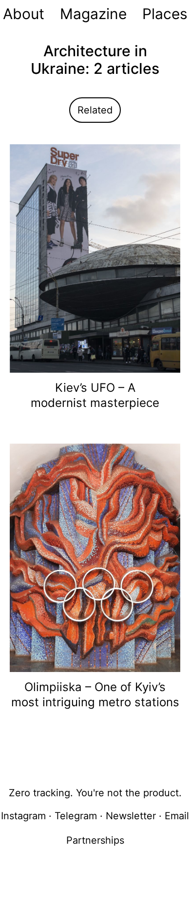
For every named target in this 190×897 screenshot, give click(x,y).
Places (165, 13)
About (23, 13)
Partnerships (95, 840)
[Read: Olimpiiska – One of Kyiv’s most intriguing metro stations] (95, 557)
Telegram (76, 816)
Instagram (23, 816)
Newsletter (131, 816)
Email (177, 816)
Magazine (93, 13)
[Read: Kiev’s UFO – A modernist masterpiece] (95, 258)
